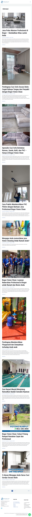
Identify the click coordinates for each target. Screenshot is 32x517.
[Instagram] (1, 508)
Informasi (3, 37)
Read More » (4, 44)
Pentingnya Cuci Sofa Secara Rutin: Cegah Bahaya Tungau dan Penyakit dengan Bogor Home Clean (15, 89)
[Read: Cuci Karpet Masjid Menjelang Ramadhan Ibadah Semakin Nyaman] (16, 373)
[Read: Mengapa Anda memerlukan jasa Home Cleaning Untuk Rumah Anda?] (16, 228)
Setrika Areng (26, 513)
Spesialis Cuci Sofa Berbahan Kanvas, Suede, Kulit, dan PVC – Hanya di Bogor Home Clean (14, 150)
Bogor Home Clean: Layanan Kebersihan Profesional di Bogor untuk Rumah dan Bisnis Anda (14, 282)
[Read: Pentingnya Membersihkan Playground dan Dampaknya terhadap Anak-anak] (14, 318)
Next (29, 490)
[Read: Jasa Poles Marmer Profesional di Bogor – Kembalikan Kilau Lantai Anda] (13, 20)
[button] (29, 514)
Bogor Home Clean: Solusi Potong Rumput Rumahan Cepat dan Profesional (15, 436)
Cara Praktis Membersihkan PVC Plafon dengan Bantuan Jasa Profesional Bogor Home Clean (14, 206)
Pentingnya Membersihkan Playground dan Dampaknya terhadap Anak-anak (12, 344)
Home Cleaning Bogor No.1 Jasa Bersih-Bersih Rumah (16, 503)
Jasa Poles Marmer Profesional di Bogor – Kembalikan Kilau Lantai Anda (15, 33)
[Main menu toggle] (30, 2)
